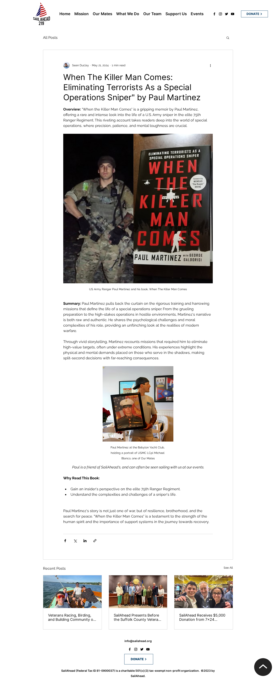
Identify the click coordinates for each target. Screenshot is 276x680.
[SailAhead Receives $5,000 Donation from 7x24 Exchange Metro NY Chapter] (203, 591)
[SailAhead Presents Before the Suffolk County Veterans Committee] (138, 591)
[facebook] (214, 14)
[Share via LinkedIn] (85, 541)
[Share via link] (95, 541)
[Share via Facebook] (65, 541)
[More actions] (210, 65)
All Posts (50, 37)
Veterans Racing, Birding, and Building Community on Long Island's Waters (71, 617)
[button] (228, 37)
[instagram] (220, 14)
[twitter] (226, 14)
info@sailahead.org (138, 641)
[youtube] (233, 14)
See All (228, 567)
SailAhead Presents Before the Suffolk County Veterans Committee (138, 617)
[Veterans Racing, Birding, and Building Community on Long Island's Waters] (72, 591)
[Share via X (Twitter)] (75, 541)
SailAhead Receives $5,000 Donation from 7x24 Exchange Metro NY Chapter (202, 617)
